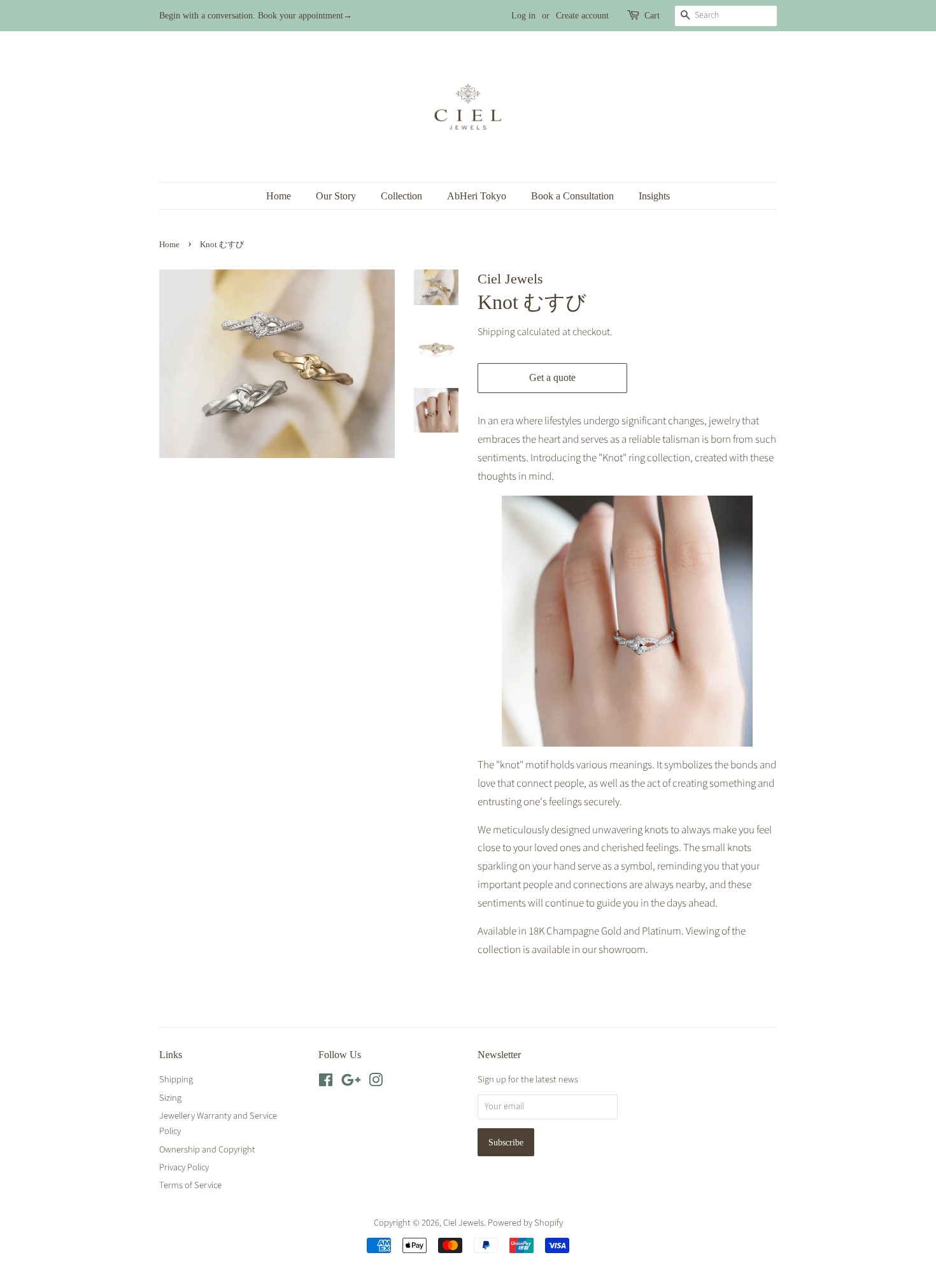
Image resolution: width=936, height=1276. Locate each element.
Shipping (496, 332)
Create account (582, 15)
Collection (401, 195)
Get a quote (552, 377)
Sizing (170, 1098)
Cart (652, 15)
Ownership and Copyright (207, 1149)
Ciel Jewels (463, 1222)
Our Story (336, 195)
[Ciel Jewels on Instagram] (376, 1082)
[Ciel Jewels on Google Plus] (350, 1082)
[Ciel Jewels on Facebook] (325, 1082)
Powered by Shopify (525, 1222)
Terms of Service (190, 1185)
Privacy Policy (184, 1167)
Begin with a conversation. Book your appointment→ (255, 15)
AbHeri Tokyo (476, 195)
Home (278, 195)
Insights (654, 195)
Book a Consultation (572, 195)
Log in (523, 15)
